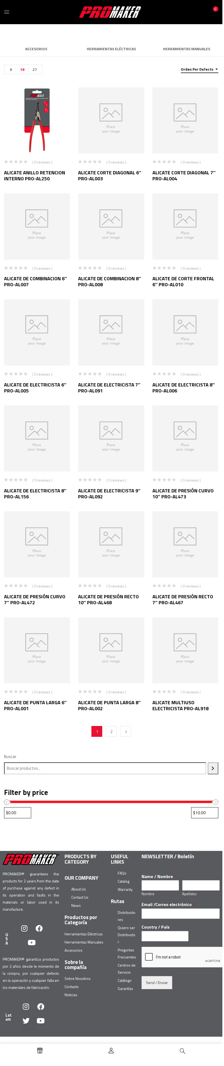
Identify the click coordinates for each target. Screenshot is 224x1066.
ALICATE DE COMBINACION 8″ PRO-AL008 (109, 281)
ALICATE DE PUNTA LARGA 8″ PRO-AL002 (109, 705)
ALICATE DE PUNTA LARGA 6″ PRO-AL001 (35, 705)
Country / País (155, 927)
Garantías (125, 988)
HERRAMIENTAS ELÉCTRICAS (111, 49)
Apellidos (189, 894)
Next (125, 731)
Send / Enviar (157, 982)
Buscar (10, 756)
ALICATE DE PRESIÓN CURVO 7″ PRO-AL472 (34, 599)
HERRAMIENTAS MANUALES (186, 49)
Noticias (71, 995)
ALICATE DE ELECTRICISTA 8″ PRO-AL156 (35, 493)
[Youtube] (35, 946)
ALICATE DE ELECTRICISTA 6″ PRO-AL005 (35, 387)
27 (35, 69)
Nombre (148, 894)
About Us (78, 889)
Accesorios (73, 950)
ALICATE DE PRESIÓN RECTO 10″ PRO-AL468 (108, 599)
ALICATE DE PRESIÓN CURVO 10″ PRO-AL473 (183, 493)
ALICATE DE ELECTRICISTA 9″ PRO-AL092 (109, 493)
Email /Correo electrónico (168, 904)
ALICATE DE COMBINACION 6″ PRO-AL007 (35, 281)
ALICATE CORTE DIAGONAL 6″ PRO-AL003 (109, 175)
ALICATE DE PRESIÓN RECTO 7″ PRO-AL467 (182, 599)
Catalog (123, 881)
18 (22, 69)
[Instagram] (28, 932)
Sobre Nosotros (78, 978)
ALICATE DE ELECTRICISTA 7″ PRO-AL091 (109, 387)
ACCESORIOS (36, 49)
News (76, 905)
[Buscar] (213, 768)
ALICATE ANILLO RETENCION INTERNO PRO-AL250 (34, 175)
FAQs (122, 873)
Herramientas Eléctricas (84, 934)
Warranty (125, 889)
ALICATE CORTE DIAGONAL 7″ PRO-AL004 (184, 175)
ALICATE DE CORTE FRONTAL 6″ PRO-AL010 (183, 281)
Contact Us (79, 897)
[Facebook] (43, 932)
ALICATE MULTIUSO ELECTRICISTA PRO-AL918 (180, 705)
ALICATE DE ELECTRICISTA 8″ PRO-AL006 (183, 387)
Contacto (72, 986)
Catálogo (125, 980)
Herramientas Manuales (84, 942)
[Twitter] (30, 1024)
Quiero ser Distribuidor (126, 935)
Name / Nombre (159, 876)
